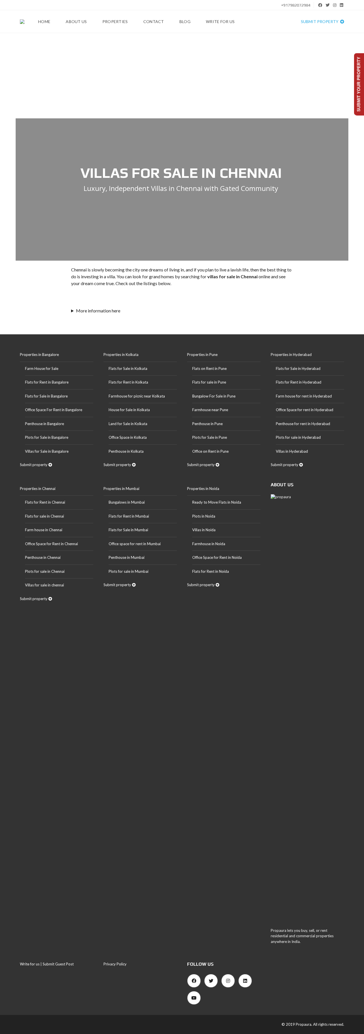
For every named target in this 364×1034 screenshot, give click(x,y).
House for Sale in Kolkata (129, 409)
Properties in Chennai (37, 488)
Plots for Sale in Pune (209, 437)
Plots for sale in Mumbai (128, 571)
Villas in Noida (204, 530)
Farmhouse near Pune (210, 409)
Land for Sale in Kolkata (128, 423)
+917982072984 (295, 5)
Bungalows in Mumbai (127, 502)
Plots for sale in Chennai (45, 571)
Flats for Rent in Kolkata (128, 382)
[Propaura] (22, 21)
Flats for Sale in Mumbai (128, 530)
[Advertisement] (182, 76)
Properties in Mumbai (121, 488)
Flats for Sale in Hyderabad (298, 368)
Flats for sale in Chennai (44, 516)
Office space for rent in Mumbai (135, 543)
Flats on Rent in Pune (209, 368)
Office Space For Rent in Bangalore (53, 409)
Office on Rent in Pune (210, 451)
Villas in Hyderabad (292, 451)
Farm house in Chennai (43, 530)
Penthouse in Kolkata (126, 451)
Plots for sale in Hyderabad (298, 437)
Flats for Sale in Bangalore (46, 396)
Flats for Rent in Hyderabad (298, 382)
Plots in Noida (203, 516)
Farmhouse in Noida (208, 543)
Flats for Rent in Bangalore (47, 382)
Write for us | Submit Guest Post (47, 964)
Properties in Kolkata (121, 354)
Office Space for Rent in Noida (217, 557)
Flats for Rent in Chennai (45, 502)
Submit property (320, 21)
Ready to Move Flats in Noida (216, 502)
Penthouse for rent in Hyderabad (303, 423)
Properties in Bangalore (39, 354)
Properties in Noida (203, 488)
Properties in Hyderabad (291, 354)
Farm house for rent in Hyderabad (304, 396)
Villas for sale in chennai (44, 585)
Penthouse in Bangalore (44, 423)
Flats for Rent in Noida (210, 571)
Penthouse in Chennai (43, 557)
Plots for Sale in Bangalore (46, 437)
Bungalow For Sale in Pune (213, 396)
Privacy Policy (115, 964)
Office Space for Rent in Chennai (51, 543)
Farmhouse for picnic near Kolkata (137, 396)
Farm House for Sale (41, 368)
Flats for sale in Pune (209, 382)
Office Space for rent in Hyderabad (304, 409)
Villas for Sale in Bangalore (47, 451)
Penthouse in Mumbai (126, 557)
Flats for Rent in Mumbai (129, 516)
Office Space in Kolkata (128, 437)
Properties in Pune (202, 354)
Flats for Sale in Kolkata (128, 368)
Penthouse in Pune (207, 423)
